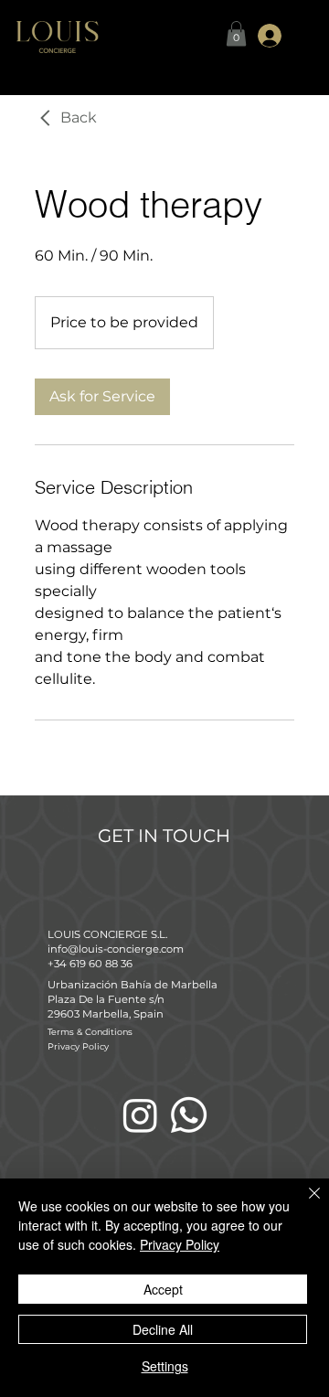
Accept (163, 1289)
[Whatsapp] (188, 1115)
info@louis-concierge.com (116, 949)
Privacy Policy (78, 1046)
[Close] (303, 1204)
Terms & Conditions (90, 1032)
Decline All (163, 1329)
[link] (102, 397)
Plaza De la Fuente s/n (106, 999)
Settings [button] (165, 1366)
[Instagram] (140, 1115)
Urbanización (84, 984)
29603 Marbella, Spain (106, 1014)
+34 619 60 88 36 (91, 963)
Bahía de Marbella (169, 984)
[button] (236, 33)
